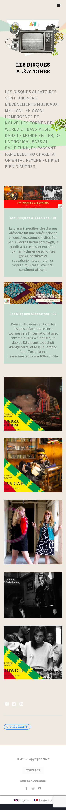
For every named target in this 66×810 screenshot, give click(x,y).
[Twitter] (14, 704)
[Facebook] (7, 704)
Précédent (18, 726)
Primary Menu (59, 5)
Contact (33, 770)
